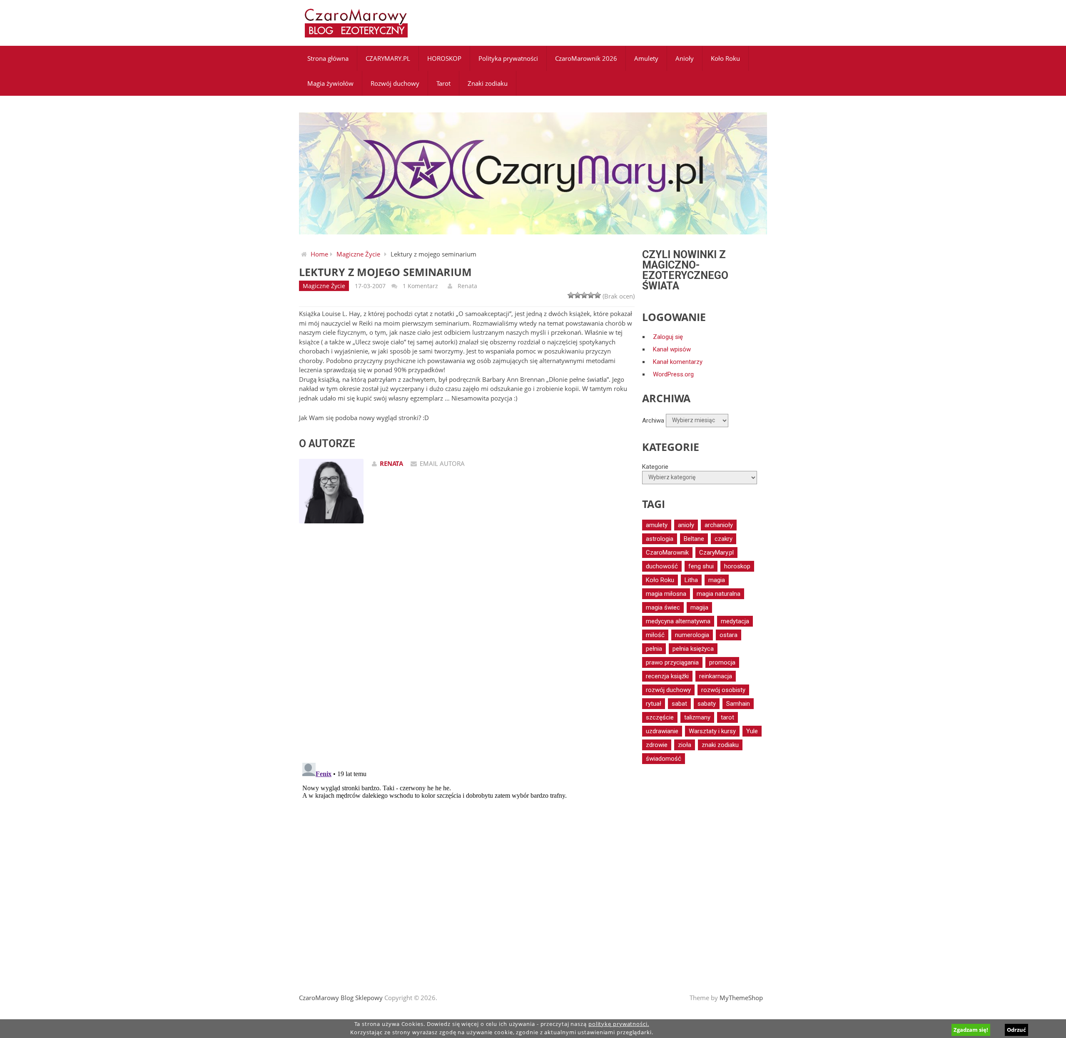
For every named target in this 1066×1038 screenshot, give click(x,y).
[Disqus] (467, 648)
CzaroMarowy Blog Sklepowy (341, 997)
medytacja (735, 621)
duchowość (662, 566)
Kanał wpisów (672, 349)
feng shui (701, 566)
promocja (722, 662)
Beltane (694, 539)
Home (319, 254)
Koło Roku (725, 58)
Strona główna (328, 58)
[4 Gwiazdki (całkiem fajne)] (591, 295)
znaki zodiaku (720, 745)
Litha (691, 580)
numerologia (692, 635)
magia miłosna (666, 593)
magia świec (663, 607)
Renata (467, 286)
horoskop (737, 566)
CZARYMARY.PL (388, 58)
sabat (679, 703)
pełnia (654, 648)
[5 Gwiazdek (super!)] (597, 295)
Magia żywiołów (330, 83)
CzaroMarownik (667, 552)
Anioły (684, 58)
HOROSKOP (444, 58)
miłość (655, 635)
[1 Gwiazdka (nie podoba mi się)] (571, 295)
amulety (656, 525)
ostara (728, 635)
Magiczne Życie (358, 254)
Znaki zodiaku (488, 83)
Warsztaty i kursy (712, 731)
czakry (723, 539)
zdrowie (656, 745)
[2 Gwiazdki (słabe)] (577, 295)
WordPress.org (673, 374)
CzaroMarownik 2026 (586, 58)
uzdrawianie (662, 731)
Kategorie (655, 466)
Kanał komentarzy (677, 362)
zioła (684, 745)
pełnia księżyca (693, 648)
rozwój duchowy (668, 690)
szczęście (660, 717)
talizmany (697, 717)
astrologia (659, 539)
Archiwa (653, 420)
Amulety (646, 58)
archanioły (719, 525)
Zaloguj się (668, 337)
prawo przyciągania (672, 662)
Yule (752, 731)
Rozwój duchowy (395, 83)
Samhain (738, 703)
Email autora (442, 463)
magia (716, 580)
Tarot (443, 83)
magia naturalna (718, 593)
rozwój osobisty (723, 690)
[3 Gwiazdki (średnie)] (584, 295)
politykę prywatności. (618, 1024)
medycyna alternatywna (678, 621)
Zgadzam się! (971, 1029)
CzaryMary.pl (716, 552)
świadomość (663, 758)
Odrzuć (1016, 1029)
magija (699, 607)
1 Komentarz (420, 286)
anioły (686, 525)
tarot (727, 717)
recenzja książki (667, 676)
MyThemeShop (741, 997)
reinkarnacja (715, 676)
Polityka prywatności (508, 58)
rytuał (653, 703)
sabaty (706, 703)
